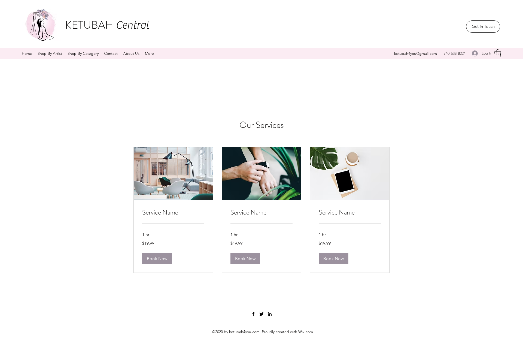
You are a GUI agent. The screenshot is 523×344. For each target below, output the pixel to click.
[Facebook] (253, 314)
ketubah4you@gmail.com (415, 53)
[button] (497, 53)
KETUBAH (107, 25)
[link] (173, 212)
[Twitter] (261, 314)
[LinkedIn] (269, 314)
